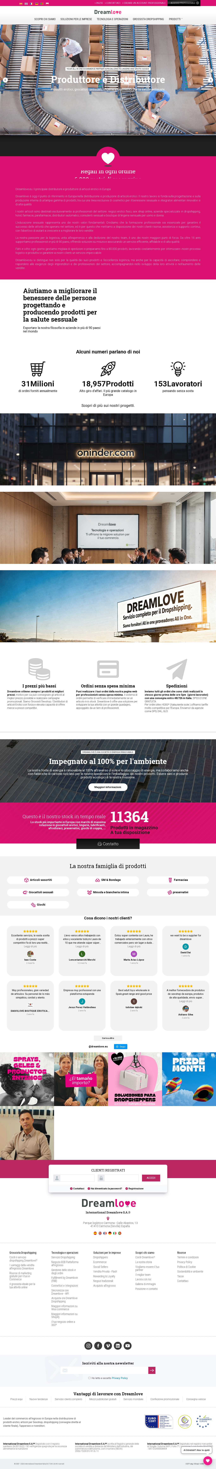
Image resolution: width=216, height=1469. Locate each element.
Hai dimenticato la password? (106, 1188)
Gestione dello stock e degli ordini (63, 1271)
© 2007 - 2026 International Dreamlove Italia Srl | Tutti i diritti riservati (39, 1464)
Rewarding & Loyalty (104, 1276)
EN (100, 1233)
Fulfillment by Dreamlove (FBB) (64, 1279)
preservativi (180, 892)
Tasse (180, 1276)
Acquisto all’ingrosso (104, 1285)
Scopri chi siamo (45, 19)
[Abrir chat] (207, 1460)
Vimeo (108, 1346)
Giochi (40, 904)
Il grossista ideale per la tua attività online (22, 1285)
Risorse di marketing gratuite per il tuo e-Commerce (20, 1276)
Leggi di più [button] (30, 946)
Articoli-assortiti (40, 880)
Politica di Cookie (186, 1266)
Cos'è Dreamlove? (145, 1257)
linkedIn (118, 1346)
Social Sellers (100, 1266)
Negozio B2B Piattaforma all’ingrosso (64, 1263)
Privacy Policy (184, 1262)
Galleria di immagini (145, 1284)
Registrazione (136, 1188)
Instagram (88, 1346)
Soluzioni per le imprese (76, 19)
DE (109, 1233)
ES (95, 1233)
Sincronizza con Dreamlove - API (60, 1292)
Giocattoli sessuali (40, 892)
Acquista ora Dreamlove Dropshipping (64, 1299)
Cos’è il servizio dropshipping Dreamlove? (23, 1259)
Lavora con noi (143, 1279)
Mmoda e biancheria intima (111, 892)
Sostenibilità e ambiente (190, 1271)
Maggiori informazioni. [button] (108, 787)
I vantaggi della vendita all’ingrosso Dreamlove (21, 1267)
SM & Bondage (111, 880)
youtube (128, 1346)
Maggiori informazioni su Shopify (64, 1315)
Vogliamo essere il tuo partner (147, 1268)
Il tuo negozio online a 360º (63, 1323)
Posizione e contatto (146, 1288)
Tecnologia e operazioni (112, 19)
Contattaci (78, 1188)
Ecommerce (100, 1262)
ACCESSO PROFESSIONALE (183, 3)
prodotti (175, 19)
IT (114, 1233)
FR (105, 1233)
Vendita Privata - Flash (105, 1271)
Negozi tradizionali (103, 1281)
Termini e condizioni (188, 1257)
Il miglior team (143, 1274)
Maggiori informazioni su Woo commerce (64, 1307)
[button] (5, 80)
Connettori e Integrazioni (64, 1285)
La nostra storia (143, 1262)
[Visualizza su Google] (30, 954)
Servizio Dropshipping (63, 1257)
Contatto (110, 843)
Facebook (98, 1346)
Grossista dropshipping (148, 19)
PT (119, 1233)
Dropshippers (100, 1257)
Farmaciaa (180, 880)
